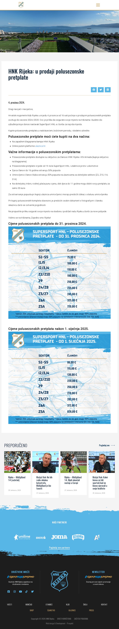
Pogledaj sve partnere (59, 547)
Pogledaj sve (104, 445)
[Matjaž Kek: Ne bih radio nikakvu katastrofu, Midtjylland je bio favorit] (45, 463)
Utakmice (49, 604)
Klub (68, 604)
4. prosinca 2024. (16, 102)
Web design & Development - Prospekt (59, 623)
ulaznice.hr (40, 146)
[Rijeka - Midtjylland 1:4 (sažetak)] (17, 463)
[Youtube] (20, 591)
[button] (98, 5)
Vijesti (9, 604)
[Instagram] (14, 591)
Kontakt (104, 604)
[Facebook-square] (8, 591)
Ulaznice (72, 610)
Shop (32, 610)
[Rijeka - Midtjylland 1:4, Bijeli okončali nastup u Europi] (73, 463)
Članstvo (51, 610)
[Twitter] (32, 591)
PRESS (91, 610)
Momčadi (29, 604)
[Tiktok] (26, 591)
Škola (85, 604)
